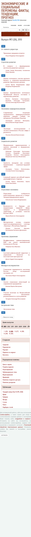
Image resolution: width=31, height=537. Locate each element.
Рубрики (5, 397)
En (28, 30)
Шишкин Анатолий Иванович (17, 228)
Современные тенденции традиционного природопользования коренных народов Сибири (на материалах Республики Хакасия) (16, 115)
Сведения (5, 345)
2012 (8, 327)
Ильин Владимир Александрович (15, 56)
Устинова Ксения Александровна (15, 171)
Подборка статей (8, 407)
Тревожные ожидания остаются (13, 53)
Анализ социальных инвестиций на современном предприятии (16, 283)
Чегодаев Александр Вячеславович (15, 299)
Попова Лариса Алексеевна (15, 181)
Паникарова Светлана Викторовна (17, 120)
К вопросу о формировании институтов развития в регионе (16, 67)
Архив (4, 394)
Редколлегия (6, 347)
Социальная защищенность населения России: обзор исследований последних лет (16, 271)
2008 (24, 327)
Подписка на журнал (9, 352)
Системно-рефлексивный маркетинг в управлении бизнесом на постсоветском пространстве (16, 254)
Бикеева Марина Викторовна (14, 286)
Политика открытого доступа (11, 380)
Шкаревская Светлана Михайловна (16, 156)
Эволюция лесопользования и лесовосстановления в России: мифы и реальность (16, 130)
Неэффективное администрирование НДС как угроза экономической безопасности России (16, 242)
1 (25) (6, 331)
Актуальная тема (9, 309)
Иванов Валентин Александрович (15, 216)
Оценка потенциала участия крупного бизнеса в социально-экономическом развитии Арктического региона (16, 80)
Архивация (6, 377)
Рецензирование (8, 369)
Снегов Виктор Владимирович (15, 84)
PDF (3, 46)
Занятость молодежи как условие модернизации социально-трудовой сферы (16, 164)
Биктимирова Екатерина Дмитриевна (16, 230)
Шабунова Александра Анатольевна (17, 151)
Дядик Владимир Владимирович (18, 85)
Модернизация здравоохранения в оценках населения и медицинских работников (16, 147)
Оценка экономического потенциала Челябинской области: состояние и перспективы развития (16, 94)
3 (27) (17, 331)
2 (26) (11, 331)
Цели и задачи (7, 364)
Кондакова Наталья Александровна (17, 155)
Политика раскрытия (9, 382)
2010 (16, 327)
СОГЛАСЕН (4, 435)
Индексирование (8, 375)
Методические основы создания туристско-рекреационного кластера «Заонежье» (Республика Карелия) (16, 224)
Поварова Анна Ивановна (13, 246)
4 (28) (22, 331)
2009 (20, 327)
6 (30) (11, 333)
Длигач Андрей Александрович (14, 259)
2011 (12, 327)
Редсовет (5, 350)
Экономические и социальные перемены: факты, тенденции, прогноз (15, 11)
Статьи (5, 402)
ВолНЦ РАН (16, 20)
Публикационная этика (10, 372)
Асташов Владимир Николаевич (17, 153)
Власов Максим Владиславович (14, 122)
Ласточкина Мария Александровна (15, 275)
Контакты (5, 355)
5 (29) (6, 333)
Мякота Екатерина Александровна (17, 99)
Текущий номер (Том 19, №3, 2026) (13, 392)
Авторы (5, 400)
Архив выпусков (8, 322)
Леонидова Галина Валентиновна (17, 169)
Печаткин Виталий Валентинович (15, 135)
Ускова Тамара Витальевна (14, 70)
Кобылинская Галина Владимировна (16, 200)
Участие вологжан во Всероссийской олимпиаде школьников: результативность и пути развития (16, 294)
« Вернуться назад (7, 317)
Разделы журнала (8, 367)
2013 (5, 327)
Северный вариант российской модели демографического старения (16, 178)
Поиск (4, 405)
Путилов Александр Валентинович (15, 102)
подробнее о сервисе (22, 419)
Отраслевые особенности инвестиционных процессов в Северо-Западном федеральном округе (16, 195)
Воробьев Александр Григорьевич (17, 100)
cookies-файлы (5, 414)
